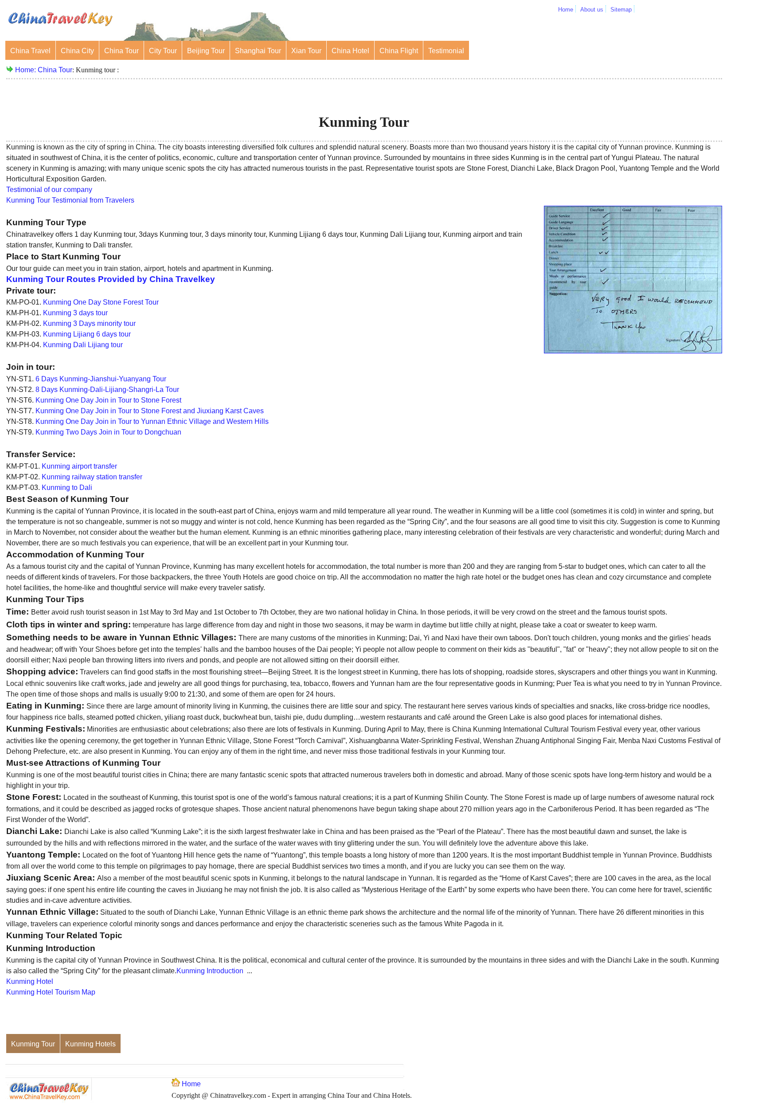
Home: (26, 70)
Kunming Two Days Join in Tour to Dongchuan (108, 432)
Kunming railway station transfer (92, 477)
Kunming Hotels (90, 1044)
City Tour (163, 51)
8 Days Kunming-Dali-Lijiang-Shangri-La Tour (107, 389)
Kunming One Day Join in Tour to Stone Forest (108, 400)
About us (591, 9)
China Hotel (350, 51)
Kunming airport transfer (79, 466)
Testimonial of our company (49, 189)
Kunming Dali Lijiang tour (83, 345)
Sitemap (621, 9)
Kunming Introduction (209, 971)
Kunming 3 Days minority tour (89, 323)
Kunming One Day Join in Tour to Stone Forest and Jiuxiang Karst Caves (149, 411)
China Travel (30, 51)
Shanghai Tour (258, 51)
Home (565, 9)
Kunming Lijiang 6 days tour (87, 334)
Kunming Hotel (29, 981)
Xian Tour (306, 51)
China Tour (121, 51)
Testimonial (446, 51)
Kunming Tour (33, 1044)
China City (77, 51)
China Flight (398, 51)
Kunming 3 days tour (75, 313)
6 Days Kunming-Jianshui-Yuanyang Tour (100, 379)
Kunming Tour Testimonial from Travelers (70, 200)
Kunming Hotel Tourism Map (50, 992)
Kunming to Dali (67, 487)
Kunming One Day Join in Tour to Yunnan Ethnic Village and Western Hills (152, 421)
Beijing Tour (206, 51)
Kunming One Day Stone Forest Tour (101, 302)
